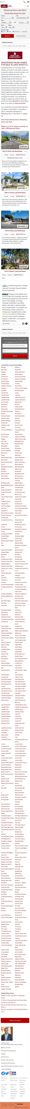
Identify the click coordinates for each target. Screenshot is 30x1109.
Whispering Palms (19, 973)
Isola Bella (3, 390)
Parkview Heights (19, 827)
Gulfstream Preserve (6, 386)
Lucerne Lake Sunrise (20, 748)
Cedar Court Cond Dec (20, 497)
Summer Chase (19, 425)
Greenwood (18, 614)
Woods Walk (4, 446)
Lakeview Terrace (5, 714)
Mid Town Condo (5, 778)
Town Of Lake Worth (6, 936)
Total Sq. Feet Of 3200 (20, 933)
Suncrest (3, 910)
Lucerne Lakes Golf (20, 751)
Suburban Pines (19, 901)
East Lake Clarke (19, 550)
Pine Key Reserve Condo (7, 836)
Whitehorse (18, 975)
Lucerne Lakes (4, 402)
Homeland (3, 388)
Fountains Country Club (21, 582)
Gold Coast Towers (5, 601)
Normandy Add (4, 799)
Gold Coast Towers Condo (21, 601)
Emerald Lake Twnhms (6, 559)
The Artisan (4, 926)
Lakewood (17, 714)
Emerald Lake (18, 557)
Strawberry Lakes (5, 425)
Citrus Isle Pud (4, 503)
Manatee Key (18, 767)
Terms (10, 1106)
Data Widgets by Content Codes (21, 1107)
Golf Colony (4, 603)
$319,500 (22, 226)
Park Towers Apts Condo (7, 827)
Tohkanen (17, 931)
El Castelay (17, 554)
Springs (17, 892)
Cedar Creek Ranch (20, 372)
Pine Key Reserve (19, 834)
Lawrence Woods (19, 730)
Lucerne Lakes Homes (20, 753)
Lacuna (17, 393)
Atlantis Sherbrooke (20, 457)
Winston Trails (4, 443)
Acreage (17, 446)
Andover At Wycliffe (6, 450)
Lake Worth (18, 693)
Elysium (3, 557)
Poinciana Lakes (5, 848)
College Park (4, 510)
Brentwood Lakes (5, 483)
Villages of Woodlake (20, 436)
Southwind (17, 423)
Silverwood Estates (5, 420)
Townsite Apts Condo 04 (21, 936)
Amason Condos (5, 448)
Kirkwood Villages (5, 663)
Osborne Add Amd (19, 811)
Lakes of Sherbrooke (20, 397)
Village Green (18, 956)
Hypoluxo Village (5, 644)
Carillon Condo (18, 490)
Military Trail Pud (5, 781)
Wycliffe (17, 986)
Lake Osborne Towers (20, 691)
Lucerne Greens (5, 746)
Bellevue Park (18, 469)
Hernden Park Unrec (6, 628)
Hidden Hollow (4, 631)
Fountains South (19, 584)
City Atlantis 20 (18, 503)
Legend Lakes (4, 735)
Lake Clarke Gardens (6, 679)
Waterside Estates (19, 968)
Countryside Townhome (21, 529)
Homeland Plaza (5, 635)
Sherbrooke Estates (20, 416)
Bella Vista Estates (19, 466)
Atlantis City (18, 455)
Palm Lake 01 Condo (6, 825)
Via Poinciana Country (20, 954)
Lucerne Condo (19, 744)
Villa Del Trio (4, 956)
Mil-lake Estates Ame (20, 778)
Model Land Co (18, 781)
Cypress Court (18, 538)
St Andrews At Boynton (20, 894)
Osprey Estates (18, 406)
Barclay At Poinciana (20, 462)
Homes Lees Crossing (20, 635)
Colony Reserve (19, 374)
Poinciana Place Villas (6, 859)
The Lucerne (4, 929)
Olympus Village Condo (7, 811)
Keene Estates (4, 658)
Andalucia (17, 367)
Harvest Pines (18, 386)
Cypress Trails (18, 540)
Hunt (2, 640)
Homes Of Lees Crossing (7, 638)
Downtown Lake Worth (6, 550)
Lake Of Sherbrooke (20, 681)
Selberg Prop (18, 873)
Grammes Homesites (20, 603)
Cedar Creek (18, 499)
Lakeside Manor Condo (20, 705)
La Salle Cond (18, 663)
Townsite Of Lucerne (6, 938)
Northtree (17, 404)
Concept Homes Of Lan (7, 520)
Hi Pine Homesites (19, 628)
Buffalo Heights (18, 483)
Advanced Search (21, 36)
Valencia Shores (5, 434)
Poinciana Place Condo (20, 857)
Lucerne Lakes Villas (20, 755)
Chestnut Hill (18, 501)
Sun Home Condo (19, 908)
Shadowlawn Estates (20, 878)
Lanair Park (18, 716)
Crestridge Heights (19, 536)
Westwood (17, 970)
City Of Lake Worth (5, 506)
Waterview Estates (5, 970)
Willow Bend (18, 977)
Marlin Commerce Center (21, 772)
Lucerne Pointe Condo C (7, 762)
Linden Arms (4, 737)
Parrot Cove (18, 829)
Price (2, 20)
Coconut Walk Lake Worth (21, 508)
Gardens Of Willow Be (6, 594)
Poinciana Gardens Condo (21, 845)
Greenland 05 (4, 614)
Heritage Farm (18, 626)
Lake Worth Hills (5, 397)
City (17, 15)
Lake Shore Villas (5, 693)
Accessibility (4, 1106)
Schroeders (4, 873)
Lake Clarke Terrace (6, 681)
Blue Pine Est (4, 476)
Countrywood (4, 379)
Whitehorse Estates (6, 977)
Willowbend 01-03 (5, 980)
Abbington (3, 367)
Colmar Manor (18, 510)
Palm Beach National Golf (21, 815)
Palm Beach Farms (19, 409)
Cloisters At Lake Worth (20, 506)
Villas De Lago (4, 963)
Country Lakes (18, 527)
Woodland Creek (19, 443)
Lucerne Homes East (6, 748)
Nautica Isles (4, 404)
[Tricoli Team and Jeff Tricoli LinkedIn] (15, 1073)
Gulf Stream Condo (6, 617)
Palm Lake (17, 822)
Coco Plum (3, 508)
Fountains (17, 383)
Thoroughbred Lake (6, 931)
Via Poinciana (4, 954)
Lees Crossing (18, 732)
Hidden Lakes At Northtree (21, 631)
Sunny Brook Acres (5, 915)
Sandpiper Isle (18, 871)
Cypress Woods (19, 381)
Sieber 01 (17, 880)
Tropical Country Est (6, 940)
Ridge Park (17, 864)
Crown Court (4, 538)
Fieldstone (17, 575)
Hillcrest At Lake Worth (6, 633)
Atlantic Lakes (18, 453)
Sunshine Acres (19, 922)
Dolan (2, 545)
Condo (9, 31)
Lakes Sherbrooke (5, 705)
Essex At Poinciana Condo (21, 564)
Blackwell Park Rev (19, 473)
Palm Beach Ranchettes (7, 411)
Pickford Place (18, 832)
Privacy (15, 1106)
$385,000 (23, 147)
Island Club (4, 647)
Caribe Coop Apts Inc (6, 490)
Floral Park (3, 577)
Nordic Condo (4, 797)
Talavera (3, 427)
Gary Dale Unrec (19, 596)
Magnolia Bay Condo (6, 767)
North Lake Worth (5, 804)
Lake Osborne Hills (5, 688)
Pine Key (3, 834)
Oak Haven (4, 406)
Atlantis (3, 455)
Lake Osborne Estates (20, 684)
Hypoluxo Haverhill (5, 642)
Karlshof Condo (19, 656)
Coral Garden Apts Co (20, 524)
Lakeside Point (4, 709)
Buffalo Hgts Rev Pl (19, 485)
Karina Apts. (4, 656)
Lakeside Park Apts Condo (21, 707)
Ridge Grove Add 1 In (6, 864)
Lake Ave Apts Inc (5, 670)
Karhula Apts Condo (20, 654)
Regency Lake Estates (6, 862)
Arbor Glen (17, 450)
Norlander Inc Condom (20, 797)
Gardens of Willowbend (20, 594)
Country (3, 527)
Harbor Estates (4, 626)
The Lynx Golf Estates (6, 430)
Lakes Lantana (4, 700)
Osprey (3, 813)
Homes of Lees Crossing (21, 388)
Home (3, 31)
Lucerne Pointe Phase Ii (21, 762)
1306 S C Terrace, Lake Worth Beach (15, 192)
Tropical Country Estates (21, 940)
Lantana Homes (5, 718)
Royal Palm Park (19, 866)
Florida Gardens (5, 383)
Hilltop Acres (18, 633)
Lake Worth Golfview (20, 695)
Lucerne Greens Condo (20, 746)
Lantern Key (18, 721)
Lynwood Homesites (6, 765)
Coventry (17, 534)
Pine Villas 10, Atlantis (6, 841)
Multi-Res (24, 31)
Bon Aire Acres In (19, 476)
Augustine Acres (19, 460)
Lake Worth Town (19, 698)
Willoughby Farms (19, 441)
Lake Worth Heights (6, 698)
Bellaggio (3, 469)
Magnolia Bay (18, 402)
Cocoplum (3, 374)
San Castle (17, 869)
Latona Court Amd (19, 728)
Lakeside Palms (5, 707)
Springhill (17, 889)
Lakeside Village (19, 709)
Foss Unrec (18, 580)
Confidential (4, 524)
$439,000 (23, 267)
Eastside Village (5, 552)
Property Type (4, 30)
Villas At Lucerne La (6, 961)
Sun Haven (17, 906)
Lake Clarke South (19, 679)
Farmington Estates (20, 573)
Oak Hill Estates (19, 809)
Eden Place (4, 554)
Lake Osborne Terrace (6, 691)
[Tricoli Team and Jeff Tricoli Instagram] (11, 1073)
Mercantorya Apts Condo (21, 776)
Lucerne (3, 744)
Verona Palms (4, 436)
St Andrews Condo (19, 896)
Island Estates (18, 647)
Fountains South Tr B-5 (20, 587)
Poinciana (17, 411)
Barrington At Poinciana (7, 466)
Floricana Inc (4, 580)
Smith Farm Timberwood (7, 885)
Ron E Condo (4, 866)
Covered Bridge (5, 536)
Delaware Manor (19, 543)
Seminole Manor (5, 876)
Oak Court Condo (5, 809)
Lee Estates (4, 732)
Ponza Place (18, 859)
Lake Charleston (5, 395)
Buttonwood (18, 369)
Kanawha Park (4, 654)
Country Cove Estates (20, 376)
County (3, 15)
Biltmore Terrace (5, 473)
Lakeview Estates (5, 399)
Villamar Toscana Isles (20, 439)
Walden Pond (4, 968)
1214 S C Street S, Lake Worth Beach (15, 271)
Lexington (17, 735)
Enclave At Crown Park (6, 561)
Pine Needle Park (19, 836)
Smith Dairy (4, 882)
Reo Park (17, 862)
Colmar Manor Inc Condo (7, 513)
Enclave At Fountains (20, 561)
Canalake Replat (19, 487)
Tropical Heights (5, 943)
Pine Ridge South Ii (5, 839)
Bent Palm (3, 471)
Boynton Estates (5, 478)
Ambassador (18, 448)
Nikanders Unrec (19, 795)
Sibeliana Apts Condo (6, 880)
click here (5, 314)
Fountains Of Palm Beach (7, 584)
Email (3, 1054)
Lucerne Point (18, 758)
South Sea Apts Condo (20, 887)
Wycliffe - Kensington (6, 989)
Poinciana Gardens (5, 845)
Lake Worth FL (16, 101)
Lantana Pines (18, 718)
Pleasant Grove (5, 843)
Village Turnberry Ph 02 (7, 959)
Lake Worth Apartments (7, 695)
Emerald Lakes (18, 559)
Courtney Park (18, 531)
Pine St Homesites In (20, 839)
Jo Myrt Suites (18, 651)
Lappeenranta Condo (6, 728)
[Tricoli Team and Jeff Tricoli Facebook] (3, 1073)
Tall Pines (17, 924)
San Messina (18, 413)
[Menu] (28, 6)
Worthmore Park (5, 986)
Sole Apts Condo (19, 885)
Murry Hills (3, 788)
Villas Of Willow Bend (20, 963)
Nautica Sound (4, 795)
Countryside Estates (6, 529)
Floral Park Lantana (20, 577)
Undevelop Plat (18, 949)
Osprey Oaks (4, 409)
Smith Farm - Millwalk (20, 882)
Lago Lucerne (18, 668)
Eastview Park (18, 552)
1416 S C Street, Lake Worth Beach (15, 151)
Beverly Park (18, 471)
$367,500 (22, 188)
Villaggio (3, 439)
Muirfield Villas (18, 785)
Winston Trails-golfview (20, 982)
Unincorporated (5, 952)
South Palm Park (5, 887)
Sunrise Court (18, 915)
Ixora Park (3, 651)
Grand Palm (4, 605)
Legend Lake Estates (20, 399)
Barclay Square (18, 464)
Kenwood (3, 661)
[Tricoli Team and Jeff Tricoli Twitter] (7, 1073)
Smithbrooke (4, 423)
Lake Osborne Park (19, 688)
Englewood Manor (5, 564)
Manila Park (18, 769)
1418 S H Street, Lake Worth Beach (15, 231)
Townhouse (17, 31)
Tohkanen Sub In (5, 933)
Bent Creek (4, 369)
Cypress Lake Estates (20, 379)
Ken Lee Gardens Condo (21, 658)
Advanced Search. (20, 103)
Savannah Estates (5, 416)
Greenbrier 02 (18, 612)
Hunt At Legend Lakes (20, 640)
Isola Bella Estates (19, 390)
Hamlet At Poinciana (20, 619)
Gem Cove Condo (19, 598)
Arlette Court (4, 453)
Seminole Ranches (5, 878)
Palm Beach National (6, 815)
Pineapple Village (19, 841)
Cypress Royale (5, 381)
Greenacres (18, 610)
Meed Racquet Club (20, 774)
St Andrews (4, 894)
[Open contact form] (28, 2)
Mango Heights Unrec (6, 769)
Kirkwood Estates (19, 661)
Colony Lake (18, 513)
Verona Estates (18, 434)
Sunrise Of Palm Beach (6, 917)
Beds (2, 25)
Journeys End (4, 393)
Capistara (3, 372)
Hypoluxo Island (19, 642)
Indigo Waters (18, 644)
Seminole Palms (19, 876)
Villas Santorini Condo (6, 966)
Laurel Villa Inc (4, 730)
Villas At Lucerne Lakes (20, 961)
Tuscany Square (5, 949)
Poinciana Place (5, 857)
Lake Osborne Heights (20, 686)
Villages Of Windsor (20, 959)
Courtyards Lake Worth (6, 534)
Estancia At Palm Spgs (6, 566)
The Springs (18, 929)
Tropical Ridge (18, 943)
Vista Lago (3, 441)
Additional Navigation (15, 1020)
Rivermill (3, 413)
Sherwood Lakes (5, 418)
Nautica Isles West (19, 792)
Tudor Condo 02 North (6, 945)
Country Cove (4, 376)
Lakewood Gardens (6, 716)
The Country (18, 926)
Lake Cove (17, 395)
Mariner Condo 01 (5, 772)
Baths (9, 25)
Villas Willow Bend (19, 966)
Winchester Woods (19, 980)
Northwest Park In (5, 806)
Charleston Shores (5, 501)
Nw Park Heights (19, 806)
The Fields (17, 427)
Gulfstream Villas (19, 617)
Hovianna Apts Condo (20, 638)
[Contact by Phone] (24, 2)
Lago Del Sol (18, 665)
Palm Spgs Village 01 (20, 825)
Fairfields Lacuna (19, 566)
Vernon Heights (18, 952)
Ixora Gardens (18, 649)
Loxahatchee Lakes (6, 739)
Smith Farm (18, 420)
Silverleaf (17, 418)
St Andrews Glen (19, 899)
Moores (17, 783)
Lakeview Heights (19, 711)
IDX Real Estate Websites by (8, 1104)
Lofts (16, 737)
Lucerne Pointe (18, 760)
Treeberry (17, 938)
